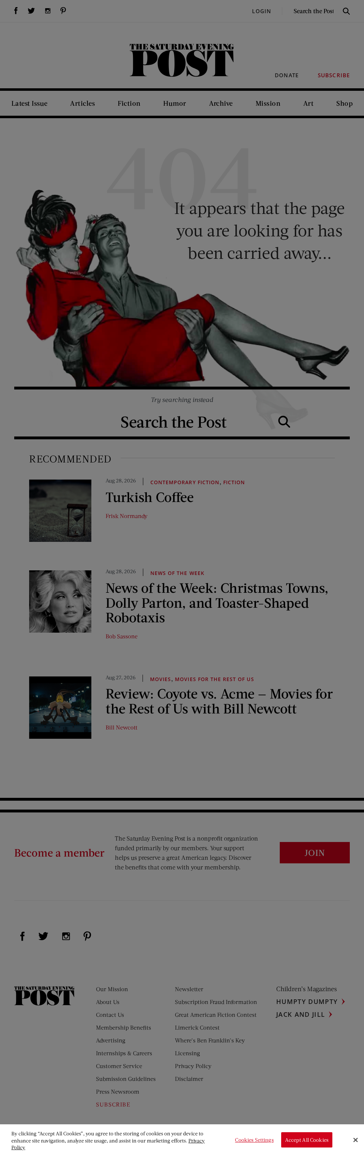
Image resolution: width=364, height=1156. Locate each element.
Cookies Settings (254, 1140)
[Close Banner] (355, 1140)
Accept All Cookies (306, 1140)
